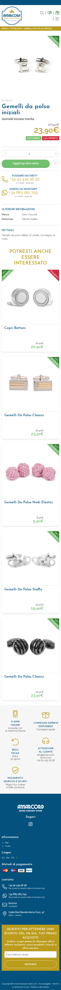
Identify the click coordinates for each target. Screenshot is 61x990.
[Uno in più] (56, 153)
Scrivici (12, 904)
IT (17, 858)
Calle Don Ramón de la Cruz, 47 (26, 913)
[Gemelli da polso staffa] (30, 560)
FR (12, 858)
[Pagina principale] (12, 15)
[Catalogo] (57, 18)
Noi (6, 842)
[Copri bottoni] (30, 298)
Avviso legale (45, 984)
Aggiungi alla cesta (26, 163)
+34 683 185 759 (26, 895)
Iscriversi (30, 964)
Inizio (5, 28)
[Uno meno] (5, 153)
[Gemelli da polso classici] (30, 385)
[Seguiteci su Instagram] (31, 823)
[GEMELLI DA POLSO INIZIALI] (30, 64)
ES (3, 858)
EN (7, 858)
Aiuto (7, 846)
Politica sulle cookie (40, 987)
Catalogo (16, 28)
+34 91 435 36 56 (26, 886)
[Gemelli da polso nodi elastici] (30, 473)
